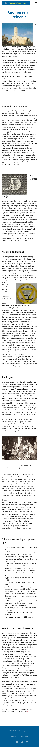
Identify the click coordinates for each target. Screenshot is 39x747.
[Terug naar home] (16, 3)
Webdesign (24, 736)
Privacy (13, 736)
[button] (36, 3)
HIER (28, 712)
